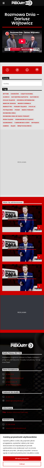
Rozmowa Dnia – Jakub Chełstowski (22, 218)
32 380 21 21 (10, 374)
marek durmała (24, 103)
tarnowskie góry (22, 122)
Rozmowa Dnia (9, 113)
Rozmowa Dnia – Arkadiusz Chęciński (22, 248)
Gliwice (6, 97)
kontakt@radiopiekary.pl (14, 378)
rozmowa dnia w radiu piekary (16, 116)
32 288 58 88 (10, 424)
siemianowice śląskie (24, 119)
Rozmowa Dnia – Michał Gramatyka (22, 277)
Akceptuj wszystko (22, 458)
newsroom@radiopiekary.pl (16, 428)
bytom (6, 94)
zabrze (6, 126)
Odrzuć (22, 464)
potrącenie (8, 110)
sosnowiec (8, 122)
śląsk (13, 126)
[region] (22, 451)
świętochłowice (24, 126)
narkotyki (7, 106)
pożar (17, 110)
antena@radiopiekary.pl (14, 401)
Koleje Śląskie (9, 100)
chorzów (15, 94)
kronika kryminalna (25, 100)
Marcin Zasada (9, 103)
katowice (34, 97)
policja (32, 106)
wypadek (35, 122)
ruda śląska (8, 119)
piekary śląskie (20, 106)
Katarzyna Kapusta (19, 97)
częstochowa (27, 94)
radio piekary (28, 110)
